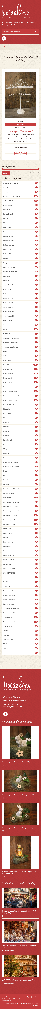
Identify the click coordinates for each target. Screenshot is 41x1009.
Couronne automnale (20, 342)
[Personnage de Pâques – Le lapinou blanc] (20, 814)
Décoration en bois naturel (20, 396)
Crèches (20, 356)
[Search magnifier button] (36, 31)
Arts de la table (20, 201)
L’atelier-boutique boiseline (13, 22)
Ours (20, 475)
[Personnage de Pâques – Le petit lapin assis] (20, 742)
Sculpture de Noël (20, 595)
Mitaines (20, 453)
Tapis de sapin (20, 639)
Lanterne (20, 427)
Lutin (20, 444)
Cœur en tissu (20, 325)
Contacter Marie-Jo (12, 697)
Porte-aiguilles (20, 542)
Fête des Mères (20, 413)
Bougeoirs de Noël (20, 267)
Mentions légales (26, 997)
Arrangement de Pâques (20, 196)
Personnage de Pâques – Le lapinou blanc (18, 828)
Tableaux (20, 631)
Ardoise (20, 187)
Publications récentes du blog (18, 883)
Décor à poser (20, 373)
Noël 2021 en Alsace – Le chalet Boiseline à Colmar (19, 946)
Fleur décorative (20, 418)
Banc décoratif (20, 214)
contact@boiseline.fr (12, 706)
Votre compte (18, 25)
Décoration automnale (20, 387)
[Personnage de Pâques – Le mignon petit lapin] (20, 781)
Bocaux (20, 232)
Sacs (20, 577)
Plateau (20, 537)
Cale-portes (20, 289)
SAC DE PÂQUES (20, 568)
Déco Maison (20, 365)
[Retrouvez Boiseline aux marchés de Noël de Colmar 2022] (20, 898)
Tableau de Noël (20, 626)
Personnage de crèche (20, 506)
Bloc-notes (20, 227)
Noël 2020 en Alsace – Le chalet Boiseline (18, 980)
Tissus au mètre (20, 653)
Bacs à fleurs (20, 209)
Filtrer (5, 173)
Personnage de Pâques (20, 520)
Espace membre (6, 1000)
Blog (6, 25)
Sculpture (20, 586)
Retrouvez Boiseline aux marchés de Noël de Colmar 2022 (19, 912)
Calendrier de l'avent (20, 294)
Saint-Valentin (20, 582)
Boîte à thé (20, 249)
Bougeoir (20, 263)
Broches (20, 280)
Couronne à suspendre (20, 338)
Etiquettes (20, 409)
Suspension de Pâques (20, 613)
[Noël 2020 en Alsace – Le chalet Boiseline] (20, 966)
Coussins (20, 351)
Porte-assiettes (20, 546)
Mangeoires (20, 449)
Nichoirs (20, 471)
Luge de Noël (20, 440)
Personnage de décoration (20, 511)
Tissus (20, 648)
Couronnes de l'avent (20, 347)
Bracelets (20, 276)
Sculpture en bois (20, 599)
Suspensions (20, 617)
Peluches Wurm (20, 493)
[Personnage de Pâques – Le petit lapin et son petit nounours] (20, 852)
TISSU (20, 644)
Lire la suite (20, 124)
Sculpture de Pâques (20, 591)
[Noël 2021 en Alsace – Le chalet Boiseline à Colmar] (20, 932)
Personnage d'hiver (20, 524)
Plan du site (17, 999)
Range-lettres (20, 564)
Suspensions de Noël (20, 622)
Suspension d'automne (20, 608)
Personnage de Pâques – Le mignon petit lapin (20, 795)
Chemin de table (20, 311)
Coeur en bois (20, 320)
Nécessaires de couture (20, 466)
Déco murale (20, 369)
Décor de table (20, 378)
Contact (31, 22)
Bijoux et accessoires (20, 223)
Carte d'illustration (20, 303)
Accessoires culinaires (20, 183)
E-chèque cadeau (20, 405)
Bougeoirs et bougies (20, 271)
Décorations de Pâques (20, 400)
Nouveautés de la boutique (17, 721)
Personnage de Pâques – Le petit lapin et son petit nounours (19, 872)
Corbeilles (20, 334)
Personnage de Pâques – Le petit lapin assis (19, 762)
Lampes (20, 422)
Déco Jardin (20, 360)
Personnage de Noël (20, 515)
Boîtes (20, 258)
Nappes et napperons (20, 462)
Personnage (20, 497)
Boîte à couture (20, 240)
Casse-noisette (20, 307)
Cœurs (20, 329)
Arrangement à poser (20, 192)
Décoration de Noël (20, 391)
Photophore (20, 529)
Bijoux (20, 218)
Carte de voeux (20, 298)
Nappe (20, 458)
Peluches (20, 484)
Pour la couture (20, 560)
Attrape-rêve (20, 205)
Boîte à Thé (20, 254)
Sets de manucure (20, 604)
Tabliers (20, 635)
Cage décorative (20, 285)
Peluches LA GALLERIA (20, 489)
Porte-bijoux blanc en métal (21, 131)
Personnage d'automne (20, 502)
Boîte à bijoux (20, 236)
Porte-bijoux (20, 551)
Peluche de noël (20, 480)
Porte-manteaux (20, 555)
